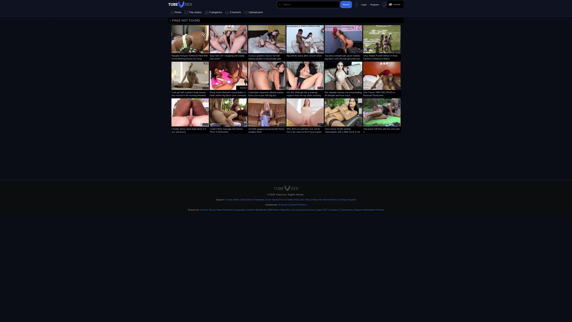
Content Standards (256, 210)
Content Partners (298, 204)
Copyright (240, 210)
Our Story (306, 199)
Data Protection (225, 210)
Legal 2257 (322, 210)
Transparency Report (351, 210)
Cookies (334, 210)
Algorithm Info (288, 210)
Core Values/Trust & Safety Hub (282, 199)
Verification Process (374, 210)
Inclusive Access (305, 210)
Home (178, 12)
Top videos (195, 12)
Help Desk (246, 199)
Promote (283, 204)
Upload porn (256, 12)
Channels (235, 12)
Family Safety (232, 199)
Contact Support (347, 199)
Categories (215, 12)
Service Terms (207, 210)
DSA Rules (273, 210)
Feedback (259, 199)
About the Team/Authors (325, 199)
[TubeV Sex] (180, 4)
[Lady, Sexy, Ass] (382, 42)
